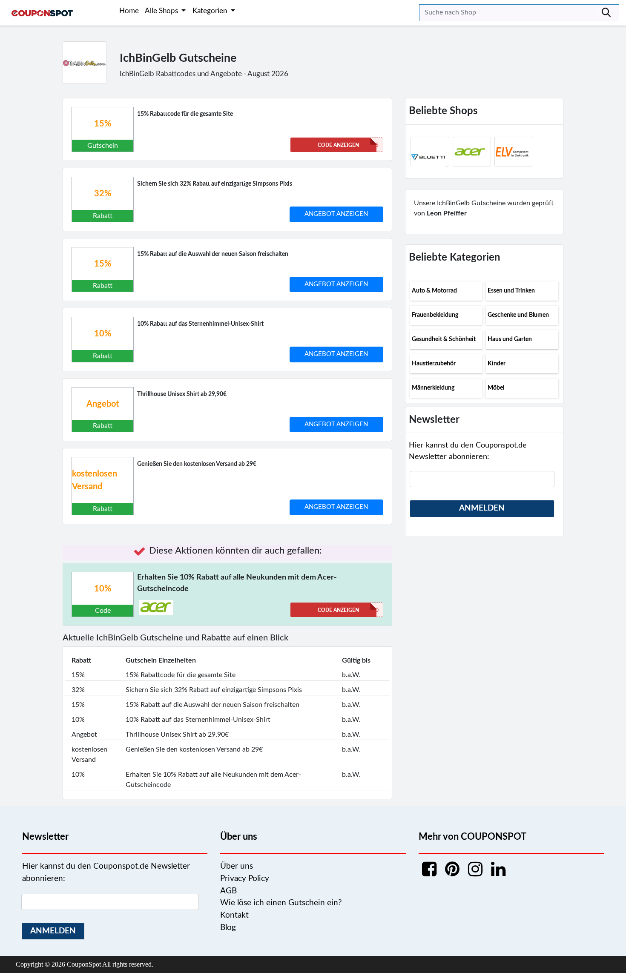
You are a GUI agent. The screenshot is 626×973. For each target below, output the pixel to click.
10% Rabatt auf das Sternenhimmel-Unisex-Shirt (200, 324)
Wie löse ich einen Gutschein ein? (281, 903)
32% (102, 193)
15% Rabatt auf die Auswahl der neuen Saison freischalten (212, 254)
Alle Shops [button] (162, 10)
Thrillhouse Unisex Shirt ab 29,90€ (182, 394)
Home (129, 10)
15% (102, 124)
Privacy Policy (244, 879)
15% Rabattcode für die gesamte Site (185, 114)
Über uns (236, 866)
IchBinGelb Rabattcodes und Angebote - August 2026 (204, 73)
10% (102, 334)
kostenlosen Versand (94, 480)
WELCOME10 (348, 610)
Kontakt (234, 915)
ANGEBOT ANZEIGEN (336, 214)
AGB (228, 891)
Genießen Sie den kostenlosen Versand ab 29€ (196, 464)
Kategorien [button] (210, 10)
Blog (228, 928)
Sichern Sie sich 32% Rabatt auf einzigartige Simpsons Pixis (214, 184)
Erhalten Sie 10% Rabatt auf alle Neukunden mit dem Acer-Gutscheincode (237, 583)
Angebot (102, 404)
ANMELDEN (482, 508)
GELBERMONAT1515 (348, 145)
